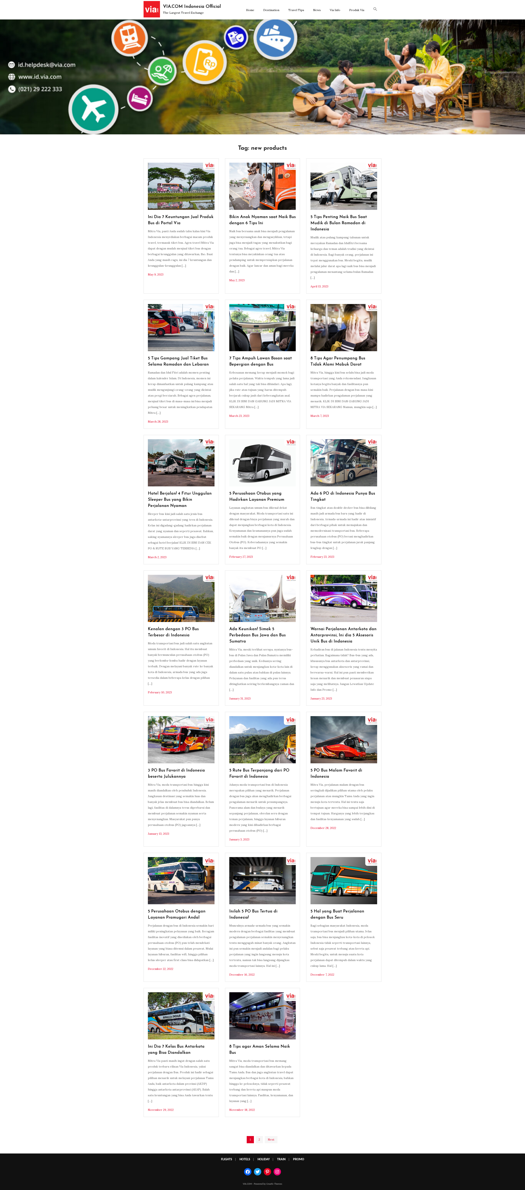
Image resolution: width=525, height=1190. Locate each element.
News (317, 10)
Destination (271, 10)
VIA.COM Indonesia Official (192, 6)
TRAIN (281, 1159)
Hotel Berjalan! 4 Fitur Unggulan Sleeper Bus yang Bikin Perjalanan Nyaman (180, 500)
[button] (375, 9)
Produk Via (356, 10)
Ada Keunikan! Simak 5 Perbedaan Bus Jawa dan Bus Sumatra (257, 635)
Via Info (335, 10)
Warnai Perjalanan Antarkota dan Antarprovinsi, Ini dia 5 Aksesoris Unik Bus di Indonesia (343, 635)
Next (271, 1139)
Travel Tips (296, 10)
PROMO (298, 1159)
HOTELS (245, 1159)
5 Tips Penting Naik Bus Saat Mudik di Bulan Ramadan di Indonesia (338, 223)
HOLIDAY (264, 1159)
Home (250, 10)
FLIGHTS (226, 1159)
